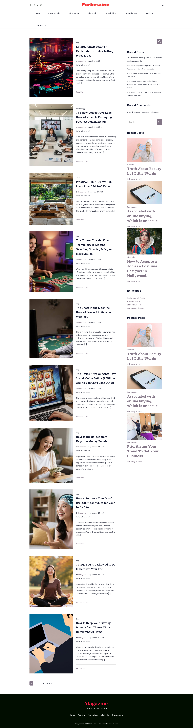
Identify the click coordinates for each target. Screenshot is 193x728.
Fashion (149, 13)
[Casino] (51, 393)
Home (72, 715)
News (78, 178)
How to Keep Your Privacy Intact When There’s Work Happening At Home (93, 627)
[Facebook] (30, 5)
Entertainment (131, 13)
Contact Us (41, 25)
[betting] (51, 67)
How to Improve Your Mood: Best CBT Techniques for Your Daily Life (95, 503)
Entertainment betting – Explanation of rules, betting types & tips (94, 51)
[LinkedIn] (37, 5)
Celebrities (111, 13)
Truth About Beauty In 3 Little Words (144, 171)
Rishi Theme (113, 724)
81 (43, 683)
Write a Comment (83, 65)
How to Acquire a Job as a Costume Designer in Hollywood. (142, 268)
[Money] (51, 455)
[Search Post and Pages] (163, 5)
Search (159, 41)
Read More (80, 92)
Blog (38, 13)
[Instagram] (34, 5)
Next (48, 683)
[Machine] (51, 328)
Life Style (131, 257)
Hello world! (154, 112)
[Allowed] (51, 581)
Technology (80, 109)
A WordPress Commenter (137, 112)
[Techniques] (51, 519)
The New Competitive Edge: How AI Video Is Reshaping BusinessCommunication (94, 117)
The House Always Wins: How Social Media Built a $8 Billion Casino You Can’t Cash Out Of (96, 378)
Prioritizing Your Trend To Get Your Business (143, 451)
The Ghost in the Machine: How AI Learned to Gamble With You (93, 312)
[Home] (51, 199)
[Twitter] (41, 5)
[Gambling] (51, 261)
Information (74, 13)
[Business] (51, 135)
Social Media (54, 13)
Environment (117, 715)
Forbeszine (93, 724)
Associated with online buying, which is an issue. (142, 216)
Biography (92, 13)
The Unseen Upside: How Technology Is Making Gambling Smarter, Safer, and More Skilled (143, 84)
